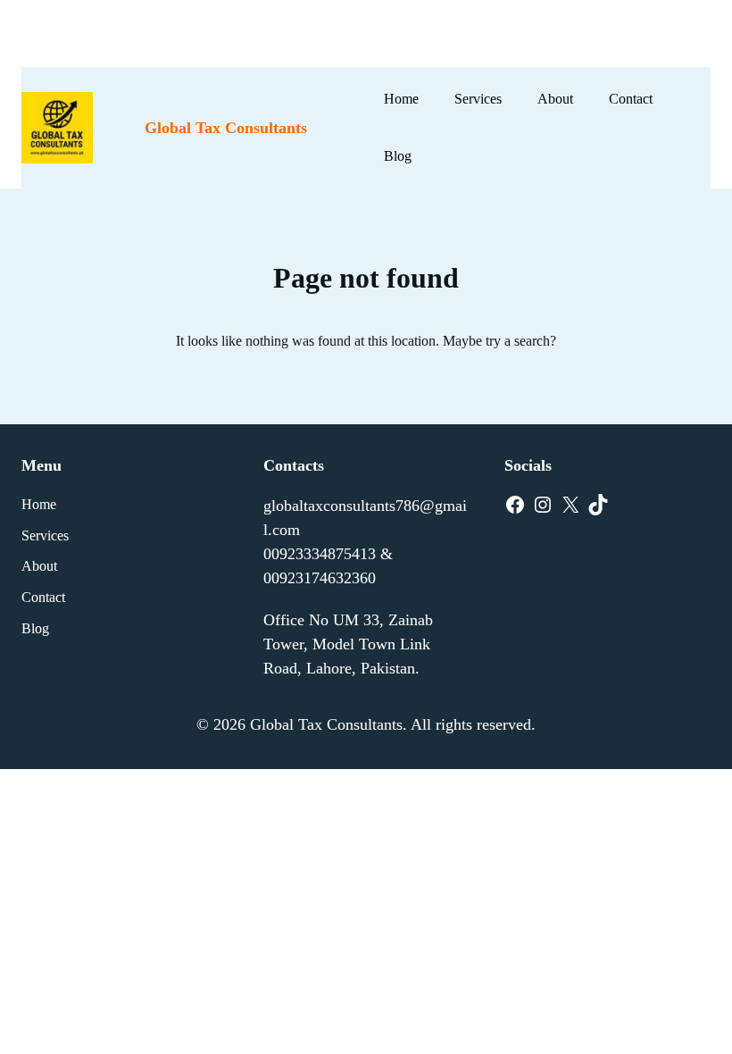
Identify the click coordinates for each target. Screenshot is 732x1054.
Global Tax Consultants (226, 128)
